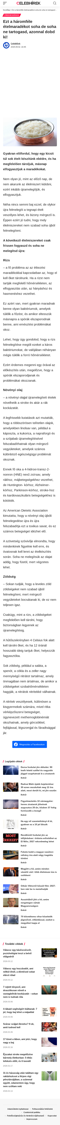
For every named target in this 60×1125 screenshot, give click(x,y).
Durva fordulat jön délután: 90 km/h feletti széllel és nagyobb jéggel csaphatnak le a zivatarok (38, 770)
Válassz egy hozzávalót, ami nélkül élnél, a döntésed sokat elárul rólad (19, 972)
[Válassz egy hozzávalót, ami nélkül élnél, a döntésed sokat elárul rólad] (49, 971)
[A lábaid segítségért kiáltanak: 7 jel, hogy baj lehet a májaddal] (49, 1011)
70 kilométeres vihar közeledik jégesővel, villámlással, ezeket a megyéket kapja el (37, 919)
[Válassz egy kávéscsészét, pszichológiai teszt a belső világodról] (49, 953)
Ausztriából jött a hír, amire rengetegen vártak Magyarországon (35, 902)
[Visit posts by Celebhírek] (6, 45)
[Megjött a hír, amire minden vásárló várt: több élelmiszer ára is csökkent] (10, 871)
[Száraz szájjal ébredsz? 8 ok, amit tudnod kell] (49, 1027)
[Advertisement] (30, 86)
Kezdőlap (6, 10)
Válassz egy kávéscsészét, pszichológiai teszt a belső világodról (17, 953)
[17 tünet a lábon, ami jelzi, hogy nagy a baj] (49, 1042)
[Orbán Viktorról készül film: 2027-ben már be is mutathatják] (10, 888)
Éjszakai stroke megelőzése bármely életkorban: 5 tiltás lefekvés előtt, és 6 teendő (18, 1057)
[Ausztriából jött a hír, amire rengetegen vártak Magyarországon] (10, 902)
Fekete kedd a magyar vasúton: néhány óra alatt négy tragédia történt (37, 855)
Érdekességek (12, 15)
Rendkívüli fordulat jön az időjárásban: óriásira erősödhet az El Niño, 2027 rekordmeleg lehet (39, 838)
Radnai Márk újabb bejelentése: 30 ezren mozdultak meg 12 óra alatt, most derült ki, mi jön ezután (38, 787)
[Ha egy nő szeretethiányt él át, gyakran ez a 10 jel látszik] (10, 824)
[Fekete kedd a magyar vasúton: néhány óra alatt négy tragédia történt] (10, 855)
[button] (5, 3)
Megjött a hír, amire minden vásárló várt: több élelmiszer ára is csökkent (39, 872)
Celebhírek (28, 3)
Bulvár (24, 778)
